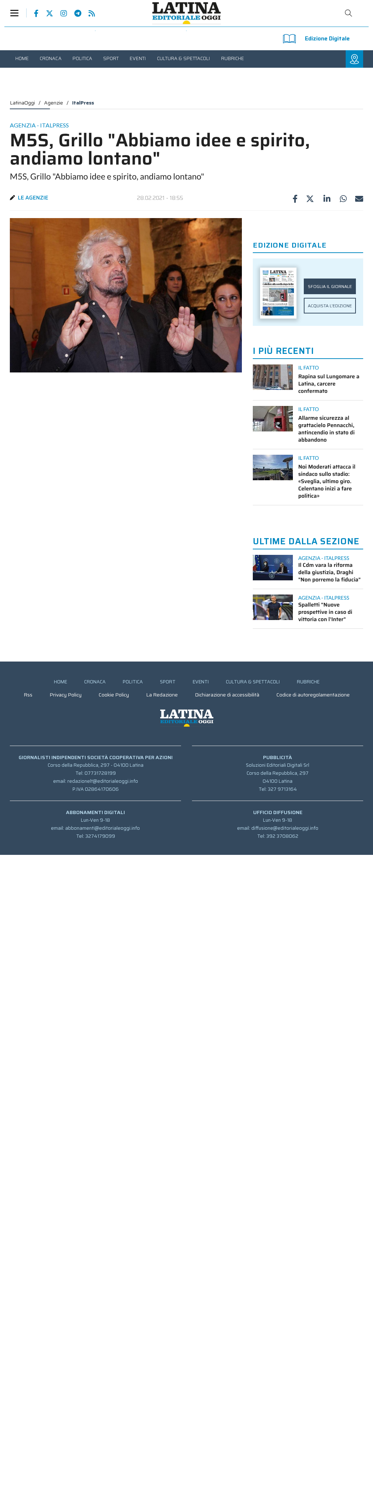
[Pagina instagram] (60, 13)
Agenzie (53, 103)
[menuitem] (22, 58)
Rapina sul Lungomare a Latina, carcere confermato (329, 383)
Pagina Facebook (33, 13)
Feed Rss (88, 13)
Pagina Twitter (46, 13)
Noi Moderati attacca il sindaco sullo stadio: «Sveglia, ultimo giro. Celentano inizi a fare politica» (327, 481)
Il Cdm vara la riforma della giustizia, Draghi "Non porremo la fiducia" (329, 572)
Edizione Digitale (327, 38)
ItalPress (83, 103)
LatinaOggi (22, 103)
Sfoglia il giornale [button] (330, 286)
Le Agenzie (33, 197)
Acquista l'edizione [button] (330, 305)
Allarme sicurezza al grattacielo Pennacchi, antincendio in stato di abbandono (326, 429)
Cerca (348, 13)
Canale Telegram (74, 13)
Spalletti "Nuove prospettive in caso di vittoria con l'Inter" (325, 612)
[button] (18, 12)
